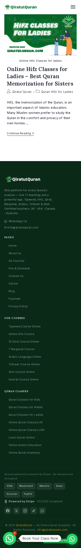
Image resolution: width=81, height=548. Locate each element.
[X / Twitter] (16, 510)
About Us (15, 253)
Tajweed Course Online (25, 326)
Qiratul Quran (22, 92)
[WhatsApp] (42, 510)
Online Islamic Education (25, 445)
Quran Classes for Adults (26, 407)
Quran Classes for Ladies (26, 414)
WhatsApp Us (18, 221)
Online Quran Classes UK (26, 422)
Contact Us (16, 276)
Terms (36, 540)
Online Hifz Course (21, 334)
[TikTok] (33, 510)
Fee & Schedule (19, 268)
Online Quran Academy (24, 452)
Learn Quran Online (22, 437)
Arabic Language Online (25, 356)
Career (13, 283)
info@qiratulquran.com (52, 529)
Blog (12, 291)
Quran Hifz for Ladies (57, 92)
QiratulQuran (24, 525)
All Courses (16, 260)
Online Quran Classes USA (27, 430)
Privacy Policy (18, 306)
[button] (9, 538)
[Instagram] (25, 510)
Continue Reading (20, 134)
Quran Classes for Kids (24, 399)
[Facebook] (7, 510)
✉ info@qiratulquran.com (21, 227)
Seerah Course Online (24, 379)
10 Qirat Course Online (24, 341)
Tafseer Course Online (24, 364)
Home (13, 245)
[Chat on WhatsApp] (72, 539)
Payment (15, 298)
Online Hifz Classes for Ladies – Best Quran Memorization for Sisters (40, 76)
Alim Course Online (22, 371)
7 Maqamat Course (21, 349)
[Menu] (73, 7)
